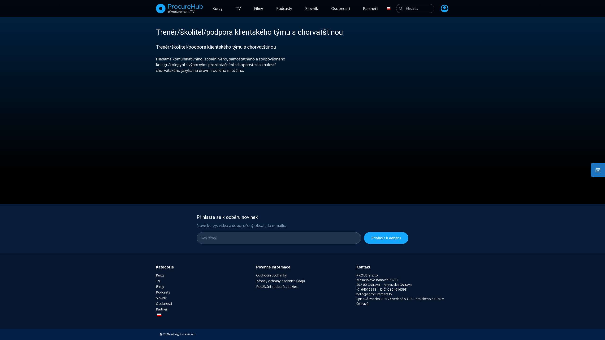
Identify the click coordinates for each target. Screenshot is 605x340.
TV (238, 8)
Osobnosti (340, 8)
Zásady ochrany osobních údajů (280, 281)
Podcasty (284, 8)
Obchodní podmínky (271, 275)
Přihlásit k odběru (386, 238)
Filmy (258, 8)
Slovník (311, 8)
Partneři (370, 8)
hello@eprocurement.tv (374, 294)
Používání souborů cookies (277, 286)
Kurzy (217, 8)
